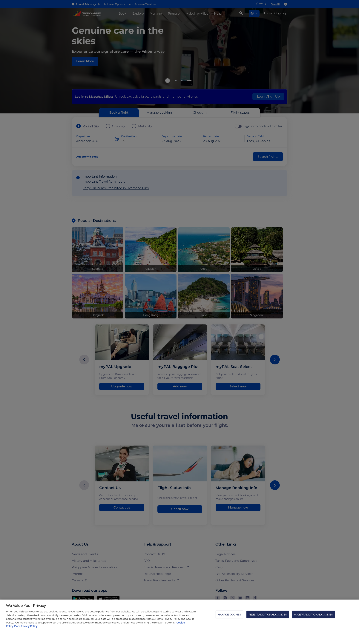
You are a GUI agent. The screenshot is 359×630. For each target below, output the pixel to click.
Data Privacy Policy (25, 626)
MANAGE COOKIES (229, 614)
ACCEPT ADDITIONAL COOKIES (313, 614)
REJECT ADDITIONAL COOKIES (267, 614)
